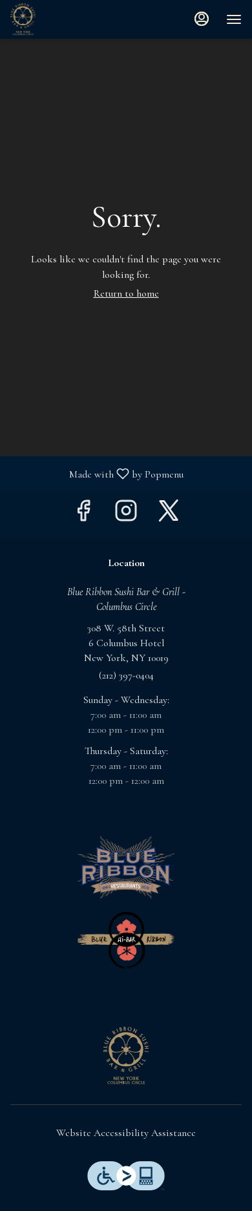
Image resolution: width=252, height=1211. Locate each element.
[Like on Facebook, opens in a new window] (83, 514)
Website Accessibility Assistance (126, 1132)
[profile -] (201, 18)
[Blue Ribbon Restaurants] (126, 866)
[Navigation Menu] (234, 19)
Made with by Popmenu (97, 473)
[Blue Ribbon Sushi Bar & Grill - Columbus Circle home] (68, 19)
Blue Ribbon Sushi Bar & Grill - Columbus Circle (126, 1056)
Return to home (126, 293)
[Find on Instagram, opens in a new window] (126, 514)
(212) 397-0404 (126, 675)
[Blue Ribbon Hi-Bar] (126, 938)
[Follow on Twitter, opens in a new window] (168, 514)
